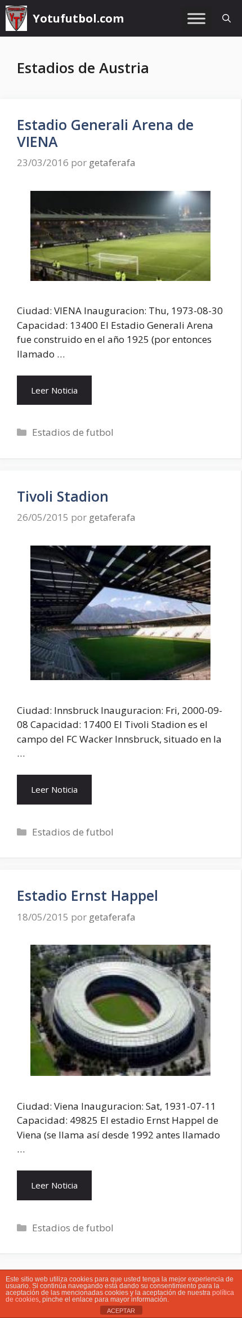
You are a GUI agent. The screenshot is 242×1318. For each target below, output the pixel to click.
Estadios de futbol (73, 432)
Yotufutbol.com (78, 18)
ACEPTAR (121, 1310)
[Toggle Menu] (196, 18)
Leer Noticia (54, 390)
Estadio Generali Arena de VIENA (105, 133)
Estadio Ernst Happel (87, 895)
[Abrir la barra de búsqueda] (226, 18)
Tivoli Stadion (63, 496)
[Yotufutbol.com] (16, 18)
